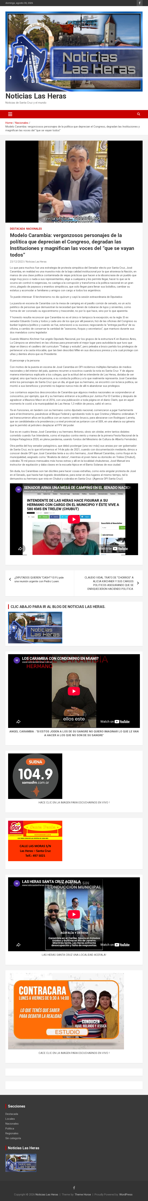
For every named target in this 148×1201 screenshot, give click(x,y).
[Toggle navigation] (10, 114)
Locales (10, 1118)
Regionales (11, 1133)
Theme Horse (83, 1194)
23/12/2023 (17, 261)
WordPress (125, 1194)
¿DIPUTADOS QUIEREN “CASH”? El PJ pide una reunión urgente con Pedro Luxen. (39, 579)
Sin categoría (13, 1138)
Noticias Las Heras (35, 96)
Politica (9, 1128)
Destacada (17, 228)
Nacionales (34, 228)
